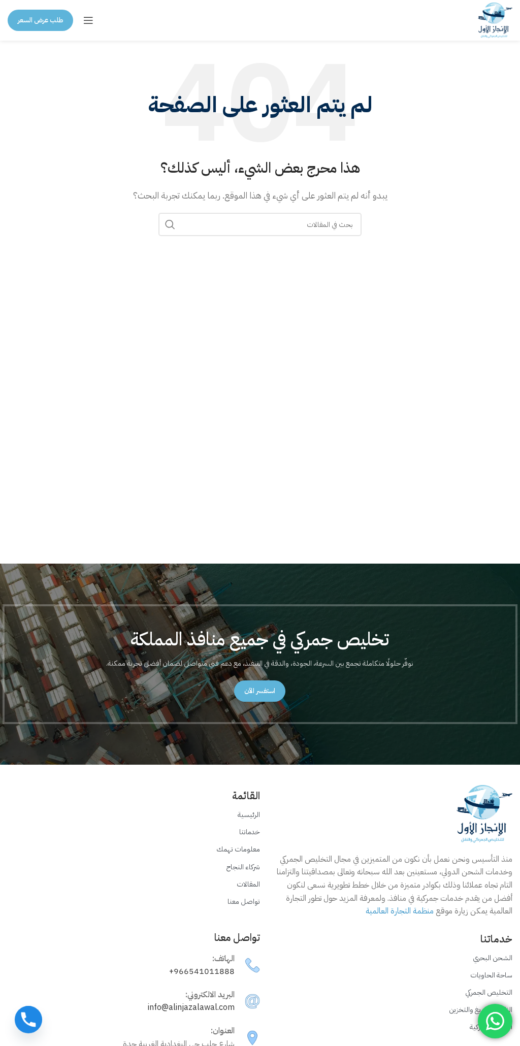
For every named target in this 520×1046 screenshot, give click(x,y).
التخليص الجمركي (488, 992)
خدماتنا (249, 832)
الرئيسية (249, 814)
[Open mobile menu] (88, 20)
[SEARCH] (170, 224)
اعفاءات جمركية (491, 1027)
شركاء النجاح (243, 867)
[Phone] (28, 1019)
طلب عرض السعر (40, 20)
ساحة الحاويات (491, 975)
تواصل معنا (244, 901)
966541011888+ (202, 971)
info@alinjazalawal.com (191, 1007)
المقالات (248, 884)
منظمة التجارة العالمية (400, 911)
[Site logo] (495, 20)
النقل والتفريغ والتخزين (480, 1009)
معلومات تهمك (238, 849)
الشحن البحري (492, 958)
